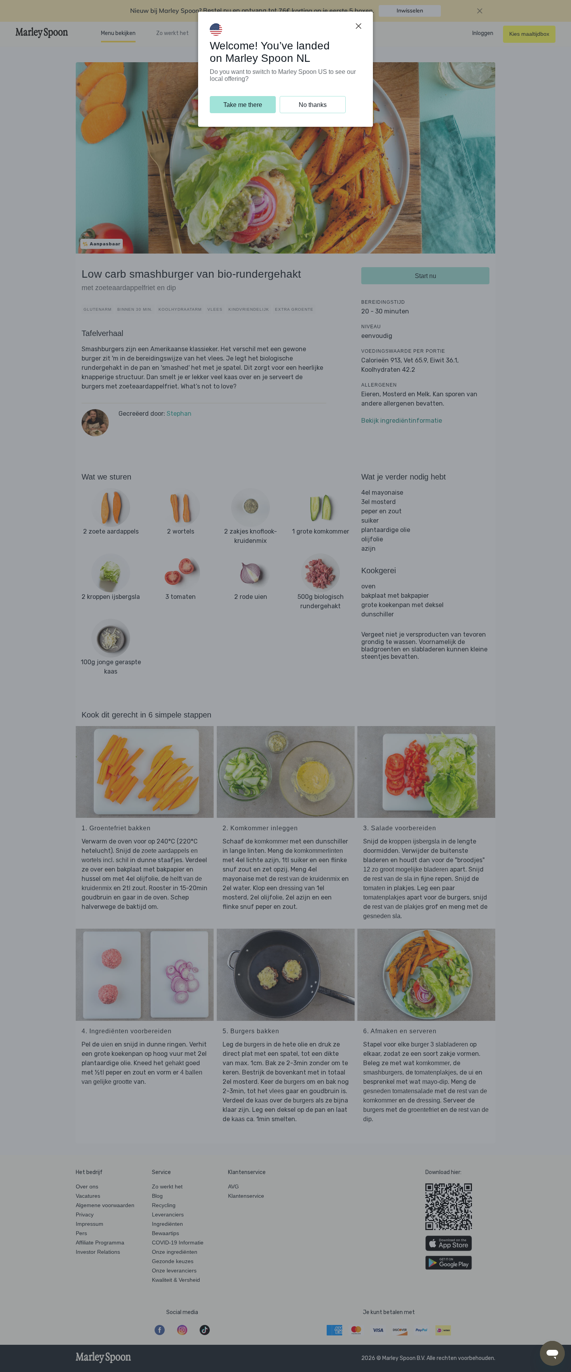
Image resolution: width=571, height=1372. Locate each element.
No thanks (313, 105)
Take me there (242, 105)
